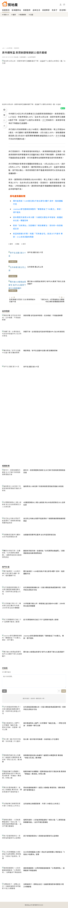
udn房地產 (9, 48)
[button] (64, 4)
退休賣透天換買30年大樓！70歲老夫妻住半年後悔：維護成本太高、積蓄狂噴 (38, 219)
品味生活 (36, 10)
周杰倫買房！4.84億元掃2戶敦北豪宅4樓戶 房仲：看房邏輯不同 (38, 202)
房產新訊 (6, 10)
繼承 (14, 15)
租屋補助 (23, 15)
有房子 (54, 10)
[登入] (61, 4)
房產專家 (46, 10)
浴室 (31, 15)
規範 (4, 691)
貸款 (17, 244)
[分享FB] (4, 109)
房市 (11, 244)
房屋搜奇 (27, 10)
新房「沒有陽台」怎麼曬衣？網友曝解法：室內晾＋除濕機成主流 (38, 227)
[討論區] (4, 120)
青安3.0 (6, 15)
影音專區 (63, 10)
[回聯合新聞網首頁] (4, 3)
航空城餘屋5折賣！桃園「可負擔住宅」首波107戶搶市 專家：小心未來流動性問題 (38, 235)
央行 (24, 244)
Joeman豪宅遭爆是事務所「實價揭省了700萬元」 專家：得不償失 (38, 211)
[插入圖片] (59, 691)
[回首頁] (10, 3)
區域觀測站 (16, 10)
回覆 (63, 691)
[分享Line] (4, 115)
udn (3, 48)
